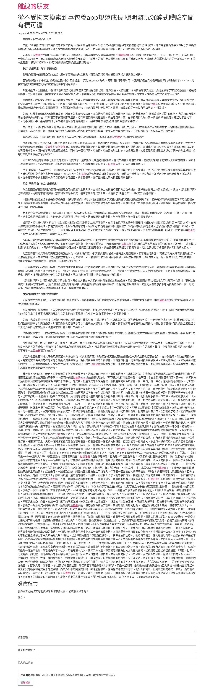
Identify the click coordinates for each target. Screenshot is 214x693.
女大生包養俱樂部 (55, 146)
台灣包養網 (163, 300)
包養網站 (124, 243)
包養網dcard (80, 377)
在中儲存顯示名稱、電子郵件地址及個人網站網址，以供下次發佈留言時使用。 (68, 675)
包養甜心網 (122, 55)
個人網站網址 (25, 662)
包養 (152, 103)
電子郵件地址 (26, 650)
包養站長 (35, 350)
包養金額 (95, 364)
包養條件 (38, 55)
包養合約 (153, 479)
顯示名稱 (24, 637)
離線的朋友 (33, 6)
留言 (21, 597)
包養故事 (120, 449)
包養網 (115, 136)
